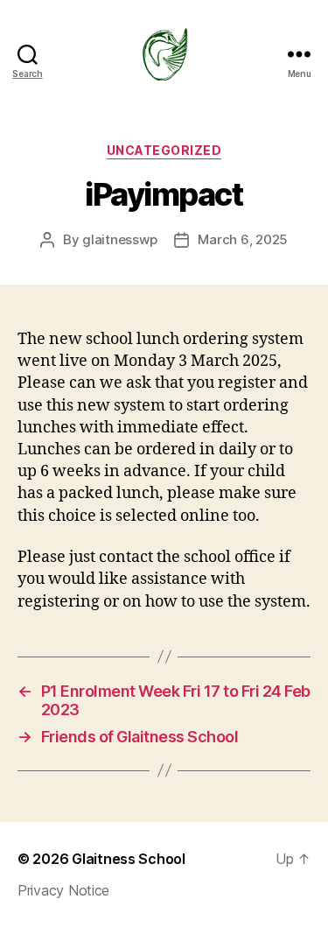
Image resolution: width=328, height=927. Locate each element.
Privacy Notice (63, 890)
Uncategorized (164, 150)
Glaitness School (128, 858)
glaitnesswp (119, 239)
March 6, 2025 (243, 239)
